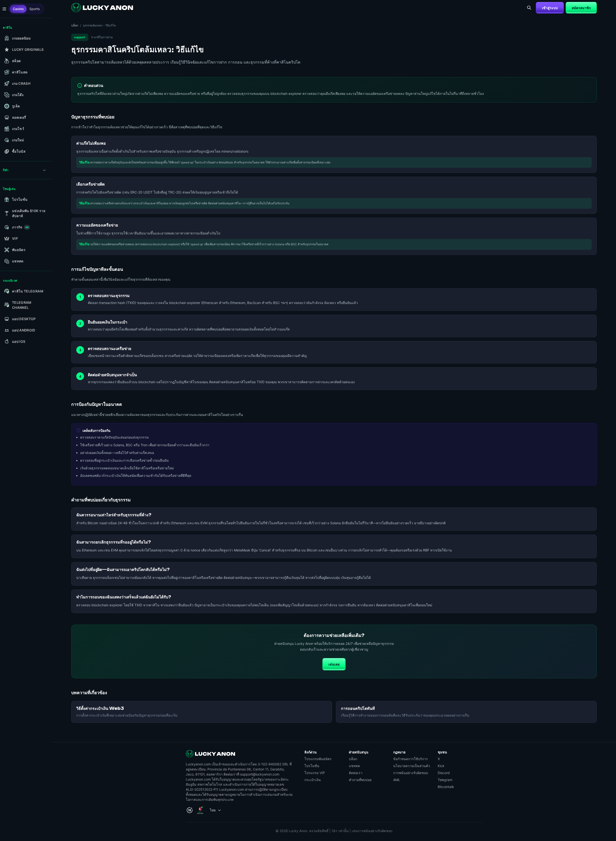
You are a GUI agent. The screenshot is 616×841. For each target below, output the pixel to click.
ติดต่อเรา (355, 773)
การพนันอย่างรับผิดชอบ (410, 773)
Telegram (445, 780)
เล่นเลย (334, 664)
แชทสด (354, 766)
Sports (34, 9)
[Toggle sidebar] (4, 8)
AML (396, 780)
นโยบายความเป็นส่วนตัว (411, 766)
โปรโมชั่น (311, 766)
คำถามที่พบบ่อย (360, 780)
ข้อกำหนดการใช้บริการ (410, 759)
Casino (18, 9)
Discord (444, 773)
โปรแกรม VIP (314, 773)
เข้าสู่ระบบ (550, 8)
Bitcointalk (446, 787)
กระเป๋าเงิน (312, 780)
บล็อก (74, 25)
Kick (441, 766)
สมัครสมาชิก (581, 8)
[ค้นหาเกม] (529, 8)
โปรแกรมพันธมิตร (318, 759)
